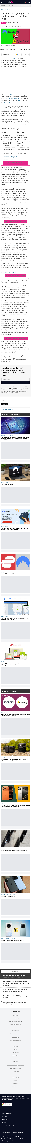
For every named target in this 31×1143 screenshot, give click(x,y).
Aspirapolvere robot (24, 5)
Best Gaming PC (15, 1037)
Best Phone (15, 1046)
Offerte (20, 49)
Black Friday (12, 5)
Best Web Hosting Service (15, 1021)
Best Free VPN (15, 1018)
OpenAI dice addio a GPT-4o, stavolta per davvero (15, 996)
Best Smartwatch (15, 1055)
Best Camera (15, 1077)
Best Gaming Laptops (15, 1034)
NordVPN (4, 404)
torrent (19, 100)
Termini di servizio (18, 387)
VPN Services (8, 9)
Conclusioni (27, 49)
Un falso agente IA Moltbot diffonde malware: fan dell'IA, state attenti (14, 976)
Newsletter (27, 54)
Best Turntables (15, 1061)
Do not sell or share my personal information (12, 1132)
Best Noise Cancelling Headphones (15, 1065)
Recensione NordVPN (9, 159)
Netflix (14, 245)
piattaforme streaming (13, 98)
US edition (12, 1139)
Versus (3, 22)
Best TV (15, 1049)
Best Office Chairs (15, 1071)
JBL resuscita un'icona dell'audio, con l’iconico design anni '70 (15, 1003)
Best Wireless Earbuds (15, 1068)
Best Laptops (15, 1030)
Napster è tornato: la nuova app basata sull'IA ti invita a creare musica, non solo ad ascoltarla (16, 983)
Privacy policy (5, 1116)
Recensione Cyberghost (10, 157)
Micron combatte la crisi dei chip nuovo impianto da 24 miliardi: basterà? (15, 990)
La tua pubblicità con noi (8, 1126)
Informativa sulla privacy (13, 388)
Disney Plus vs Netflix (9, 272)
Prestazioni (13, 49)
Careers (3, 1129)
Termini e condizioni (7, 1110)
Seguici (19, 54)
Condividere (6, 54)
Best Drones (15, 1083)
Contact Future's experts (7, 1113)
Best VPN (15, 1015)
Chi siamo (4, 1122)
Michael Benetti (11, 22)
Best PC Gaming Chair (15, 1040)
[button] (2, 2)
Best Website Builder (15, 1024)
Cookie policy (5, 1119)
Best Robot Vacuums (15, 1087)
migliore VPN (11, 59)
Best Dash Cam (15, 1080)
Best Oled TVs (15, 1052)
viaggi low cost (7, 102)
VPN (2, 9)
